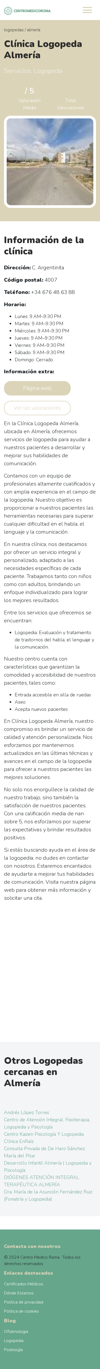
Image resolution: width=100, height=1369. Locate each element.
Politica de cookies (21, 1311)
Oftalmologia (16, 1332)
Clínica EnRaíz (19, 1141)
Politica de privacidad (23, 1302)
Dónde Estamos (19, 1293)
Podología (13, 1350)
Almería (33, 30)
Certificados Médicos (23, 1284)
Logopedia (13, 1341)
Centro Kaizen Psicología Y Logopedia (44, 1134)
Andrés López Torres (26, 1112)
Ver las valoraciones (37, 408)
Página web (37, 388)
